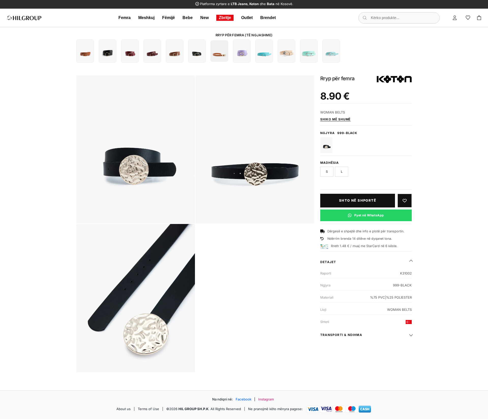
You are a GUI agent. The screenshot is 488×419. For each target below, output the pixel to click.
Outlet (247, 17)
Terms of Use (148, 409)
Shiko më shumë (335, 119)
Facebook (243, 399)
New (204, 17)
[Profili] (455, 18)
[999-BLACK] (326, 145)
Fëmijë (168, 17)
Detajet (328, 262)
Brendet (268, 17)
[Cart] (479, 18)
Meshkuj (146, 17)
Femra (124, 17)
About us (123, 409)
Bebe (187, 17)
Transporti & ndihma (341, 335)
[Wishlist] (468, 18)
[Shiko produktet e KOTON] (394, 79)
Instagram (266, 399)
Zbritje (225, 17)
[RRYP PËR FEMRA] (85, 50)
